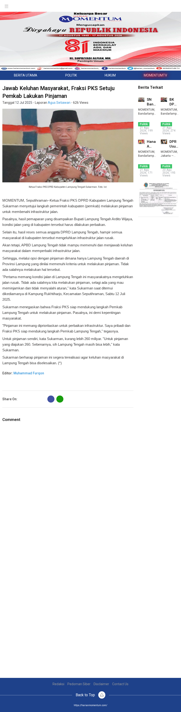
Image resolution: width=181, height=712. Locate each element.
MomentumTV (155, 75)
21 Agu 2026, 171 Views (146, 172)
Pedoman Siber (78, 684)
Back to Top (86, 695)
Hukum (110, 75)
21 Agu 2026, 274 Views (168, 130)
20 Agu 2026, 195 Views (168, 172)
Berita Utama (25, 75)
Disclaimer (101, 684)
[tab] (25, 75)
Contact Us (120, 684)
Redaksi (58, 684)
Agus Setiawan (59, 102)
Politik (71, 75)
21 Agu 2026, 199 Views (146, 130)
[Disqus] (67, 481)
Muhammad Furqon (28, 373)
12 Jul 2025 (23, 102)
